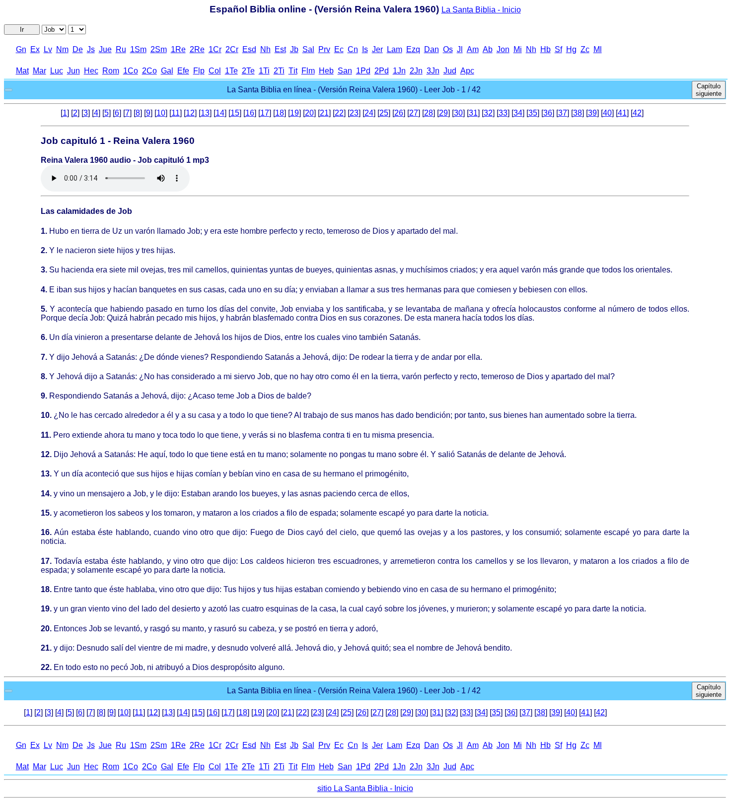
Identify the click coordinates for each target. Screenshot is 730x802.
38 (577, 113)
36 (547, 113)
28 (428, 113)
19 (294, 113)
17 (264, 113)
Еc (339, 49)
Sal (308, 49)
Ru (121, 49)
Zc (585, 49)
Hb (545, 49)
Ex (35, 49)
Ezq (413, 49)
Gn (21, 49)
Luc (56, 71)
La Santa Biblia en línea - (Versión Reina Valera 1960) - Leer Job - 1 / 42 (354, 89)
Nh (265, 49)
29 (443, 113)
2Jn (416, 71)
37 (562, 113)
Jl (460, 49)
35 (532, 113)
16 (249, 113)
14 (220, 113)
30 (458, 113)
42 (637, 113)
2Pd (381, 71)
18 (279, 113)
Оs (448, 49)
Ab (488, 49)
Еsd (249, 49)
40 (607, 113)
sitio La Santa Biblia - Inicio (365, 788)
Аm (473, 49)
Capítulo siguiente (709, 89)
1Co (130, 71)
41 (622, 113)
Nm (62, 49)
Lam (394, 49)
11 (175, 113)
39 (592, 113)
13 (205, 113)
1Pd (363, 71)
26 (398, 113)
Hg (571, 49)
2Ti (279, 71)
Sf (558, 49)
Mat (22, 71)
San (345, 71)
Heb (326, 71)
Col (215, 71)
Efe (183, 71)
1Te (231, 71)
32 (488, 113)
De (78, 49)
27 (413, 113)
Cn (353, 49)
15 (234, 113)
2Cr (231, 49)
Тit (293, 71)
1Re (178, 49)
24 (369, 113)
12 (190, 113)
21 (324, 113)
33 (503, 113)
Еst (280, 49)
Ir (22, 29)
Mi (517, 49)
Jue (105, 49)
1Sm (138, 49)
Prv (324, 49)
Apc (467, 71)
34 (517, 113)
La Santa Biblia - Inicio (481, 9)
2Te (248, 71)
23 (354, 113)
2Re (197, 49)
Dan (431, 49)
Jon (503, 49)
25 (383, 113)
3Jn (433, 71)
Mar (39, 71)
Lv (48, 49)
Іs (365, 49)
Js (91, 49)
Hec (91, 71)
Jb (294, 49)
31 (473, 113)
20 (309, 113)
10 (160, 113)
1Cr (215, 49)
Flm (308, 71)
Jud (449, 71)
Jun (73, 71)
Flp (199, 71)
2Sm (158, 49)
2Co (149, 71)
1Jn (399, 71)
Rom (110, 71)
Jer (377, 49)
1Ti (264, 71)
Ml (597, 49)
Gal (167, 71)
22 (339, 113)
